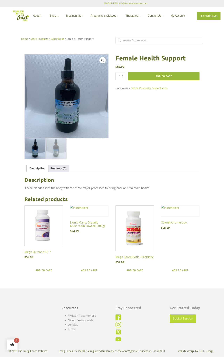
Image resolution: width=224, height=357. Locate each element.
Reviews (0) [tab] (58, 168)
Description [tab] (37, 168)
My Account (178, 15)
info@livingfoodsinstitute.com (133, 3)
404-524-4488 (111, 3)
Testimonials (73, 15)
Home (24, 38)
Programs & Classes (103, 15)
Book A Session (183, 318)
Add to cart (164, 76)
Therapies (131, 15)
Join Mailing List (208, 15)
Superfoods (57, 38)
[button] (102, 60)
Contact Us (154, 15)
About (36, 15)
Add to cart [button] (44, 270)
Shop (53, 15)
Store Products (39, 38)
